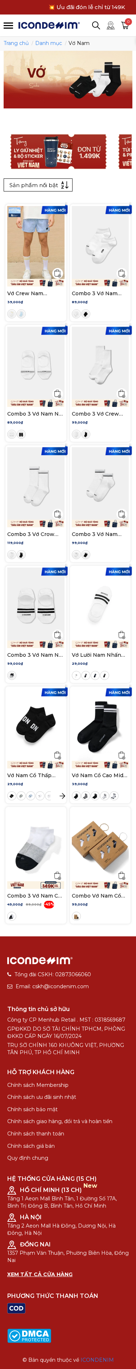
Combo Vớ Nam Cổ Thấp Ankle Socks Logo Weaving (96, 895)
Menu (8, 25)
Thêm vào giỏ (57, 273)
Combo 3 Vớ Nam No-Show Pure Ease (35, 414)
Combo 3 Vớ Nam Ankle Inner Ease (95, 534)
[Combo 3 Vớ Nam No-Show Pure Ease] (36, 363)
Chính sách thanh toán (35, 1133)
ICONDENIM (97, 1360)
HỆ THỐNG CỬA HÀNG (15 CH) (51, 1178)
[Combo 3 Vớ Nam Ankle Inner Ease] (100, 483)
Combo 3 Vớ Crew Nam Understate (95, 414)
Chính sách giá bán (31, 1146)
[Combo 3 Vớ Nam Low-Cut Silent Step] (100, 242)
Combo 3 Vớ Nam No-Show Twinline (35, 655)
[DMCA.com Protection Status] (29, 1335)
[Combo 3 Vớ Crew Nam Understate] (100, 363)
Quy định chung (27, 1158)
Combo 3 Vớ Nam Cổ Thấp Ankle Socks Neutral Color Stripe (34, 895)
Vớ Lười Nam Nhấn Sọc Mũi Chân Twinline (96, 655)
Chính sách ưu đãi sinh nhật (41, 1097)
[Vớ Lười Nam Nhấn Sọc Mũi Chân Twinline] (100, 604)
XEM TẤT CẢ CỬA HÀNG (40, 1274)
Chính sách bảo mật (32, 1109)
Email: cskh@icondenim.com (52, 986)
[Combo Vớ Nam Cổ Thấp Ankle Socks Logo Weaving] (100, 845)
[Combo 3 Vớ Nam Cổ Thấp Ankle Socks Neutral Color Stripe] (36, 845)
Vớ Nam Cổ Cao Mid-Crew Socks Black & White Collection (98, 775)
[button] (62, 796)
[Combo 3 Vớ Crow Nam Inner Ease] (36, 483)
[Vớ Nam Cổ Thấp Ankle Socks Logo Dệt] (36, 724)
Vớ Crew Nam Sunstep (25, 293)
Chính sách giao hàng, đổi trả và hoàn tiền (59, 1121)
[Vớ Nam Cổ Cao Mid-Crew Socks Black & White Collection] (100, 724)
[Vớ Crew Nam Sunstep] (36, 242)
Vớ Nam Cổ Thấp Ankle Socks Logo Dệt (30, 775)
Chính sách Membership (38, 1085)
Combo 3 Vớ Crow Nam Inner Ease (30, 534)
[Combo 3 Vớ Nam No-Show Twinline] (36, 604)
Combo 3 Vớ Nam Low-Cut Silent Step (98, 293)
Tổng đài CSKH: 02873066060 (53, 974)
